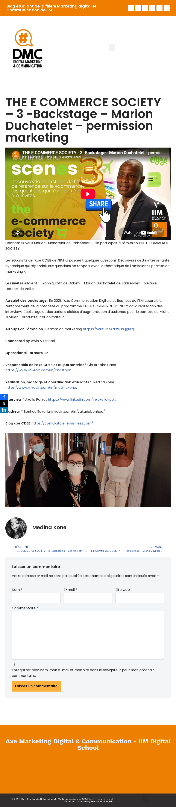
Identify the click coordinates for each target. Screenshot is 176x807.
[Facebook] (53, 775)
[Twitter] (138, 8)
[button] (112, 47)
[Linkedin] (145, 8)
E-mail (70, 589)
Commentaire (25, 608)
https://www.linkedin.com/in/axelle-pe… (82, 399)
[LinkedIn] (4, 410)
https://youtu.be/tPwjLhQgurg (108, 329)
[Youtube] (152, 8)
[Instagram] (159, 8)
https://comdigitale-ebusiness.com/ (62, 423)
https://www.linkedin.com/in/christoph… (39, 370)
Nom (17, 589)
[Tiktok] (167, 8)
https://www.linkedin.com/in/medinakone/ (41, 387)
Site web (122, 589)
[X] (4, 403)
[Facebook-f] (131, 8)
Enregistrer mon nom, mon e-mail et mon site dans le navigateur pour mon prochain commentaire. (83, 673)
